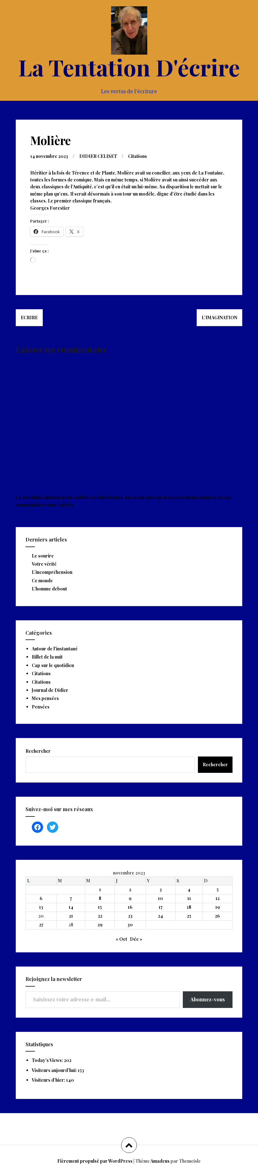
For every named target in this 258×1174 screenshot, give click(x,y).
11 (189, 898)
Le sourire (43, 556)
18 (189, 907)
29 (100, 925)
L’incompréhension (52, 572)
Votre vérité (44, 564)
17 (161, 907)
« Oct (121, 939)
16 (130, 907)
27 (41, 925)
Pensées (40, 707)
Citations (137, 156)
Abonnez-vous (207, 999)
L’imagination (219, 317)
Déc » (136, 939)
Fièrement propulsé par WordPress (94, 1161)
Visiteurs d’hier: (49, 1080)
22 (100, 916)
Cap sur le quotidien (53, 665)
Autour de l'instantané (55, 649)
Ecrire (29, 317)
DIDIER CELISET (98, 156)
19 (217, 907)
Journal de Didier (50, 690)
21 (71, 916)
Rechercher (38, 751)
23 (130, 916)
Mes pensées (45, 698)
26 (217, 916)
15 (100, 907)
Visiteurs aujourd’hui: (55, 1070)
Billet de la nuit (47, 657)
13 (41, 907)
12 (218, 898)
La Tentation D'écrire (129, 67)
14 (71, 907)
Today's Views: (48, 1060)
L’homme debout (49, 589)
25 (189, 916)
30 (130, 925)
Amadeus (160, 1161)
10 (160, 898)
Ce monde (42, 581)
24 (160, 916)
